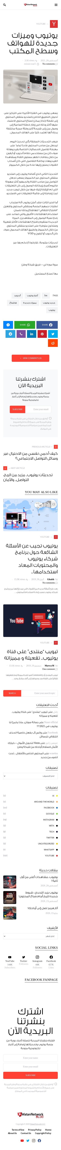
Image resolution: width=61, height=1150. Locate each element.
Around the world (44, 801)
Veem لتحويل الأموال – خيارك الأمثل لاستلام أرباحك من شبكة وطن (33, 745)
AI (53, 795)
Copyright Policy (43, 1133)
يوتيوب (52, 310)
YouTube (49, 855)
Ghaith (50, 579)
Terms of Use (18, 1130)
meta (51, 825)
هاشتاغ (13, 302)
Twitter (50, 837)
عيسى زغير (52, 743)
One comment (48, 669)
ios (45, 295)
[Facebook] (39, 1140)
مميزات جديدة (30, 302)
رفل (55, 712)
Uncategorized (46, 843)
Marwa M (49, 665)
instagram (48, 819)
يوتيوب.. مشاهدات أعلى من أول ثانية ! (39, 879)
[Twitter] (27, 1140)
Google (50, 813)
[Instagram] (33, 1140)
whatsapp (49, 849)
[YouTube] (22, 1140)
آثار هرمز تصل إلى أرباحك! (43, 908)
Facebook (53, 733)
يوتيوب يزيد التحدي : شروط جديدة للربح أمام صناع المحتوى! (38, 894)
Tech (51, 831)
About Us (12, 1133)
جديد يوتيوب (49, 302)
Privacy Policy (34, 1130)
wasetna (53, 753)
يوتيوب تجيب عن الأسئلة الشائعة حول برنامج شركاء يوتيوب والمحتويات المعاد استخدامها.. (32, 559)
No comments (48, 64)
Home (48, 1130)
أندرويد (17, 295)
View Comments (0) (32, 358)
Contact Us (26, 1133)
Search (12, 693)
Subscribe (17, 409)
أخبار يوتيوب (32, 295)
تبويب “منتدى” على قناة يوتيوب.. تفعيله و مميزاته (31, 655)
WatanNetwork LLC (37, 1124)
